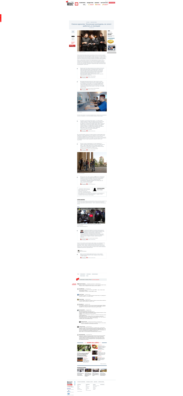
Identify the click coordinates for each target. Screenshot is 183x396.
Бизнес (97, 2)
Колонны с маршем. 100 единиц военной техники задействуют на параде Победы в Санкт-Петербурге (88, 374)
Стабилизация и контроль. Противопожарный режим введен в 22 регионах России (86, 360)
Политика (82, 2)
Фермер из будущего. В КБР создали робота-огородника (111, 50)
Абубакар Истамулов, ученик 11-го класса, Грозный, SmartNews (89, 148)
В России (78, 386)
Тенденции (94, 388)
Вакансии (95, 381)
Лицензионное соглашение (70, 389)
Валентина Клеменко (83, 251)
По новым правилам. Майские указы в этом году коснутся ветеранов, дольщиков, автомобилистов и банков (83, 354)
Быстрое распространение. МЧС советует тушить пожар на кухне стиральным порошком (101, 354)
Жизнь (86, 385)
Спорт (86, 389)
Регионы (112, 2)
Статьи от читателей (88, 390)
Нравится (73, 38)
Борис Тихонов (81, 294)
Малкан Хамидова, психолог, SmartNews (86, 129)
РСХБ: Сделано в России (96, 385)
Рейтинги (94, 389)
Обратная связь (101, 381)
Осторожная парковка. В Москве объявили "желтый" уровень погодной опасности (80, 374)
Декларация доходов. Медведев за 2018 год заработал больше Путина (101, 359)
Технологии (87, 387)
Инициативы (78, 388)
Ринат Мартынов (81, 288)
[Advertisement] (91, 12)
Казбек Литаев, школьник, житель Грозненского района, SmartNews (90, 88)
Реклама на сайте (89, 381)
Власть (78, 385)
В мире (78, 387)
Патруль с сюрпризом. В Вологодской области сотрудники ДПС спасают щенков (95, 374)
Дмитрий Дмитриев (82, 334)
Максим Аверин (81, 299)
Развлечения (87, 388)
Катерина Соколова (84, 321)
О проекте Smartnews (81, 381)
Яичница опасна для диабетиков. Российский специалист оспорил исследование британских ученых (102, 348)
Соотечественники (79, 389)
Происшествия (87, 386)
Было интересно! (72, 46)
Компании (94, 387)
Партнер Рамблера (79, 391)
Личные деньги (95, 386)
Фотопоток (104, 2)
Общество (90, 2)
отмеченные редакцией (95, 279)
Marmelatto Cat (81, 304)
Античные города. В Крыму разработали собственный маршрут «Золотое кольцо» (103, 374)
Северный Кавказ (93, 22)
